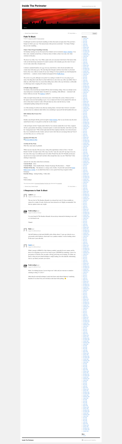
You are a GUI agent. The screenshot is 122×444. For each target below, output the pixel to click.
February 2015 (86, 245)
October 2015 (85, 233)
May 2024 (85, 78)
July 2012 (85, 291)
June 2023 (85, 95)
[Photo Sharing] (30, 140)
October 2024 (85, 71)
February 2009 (86, 353)
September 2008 (86, 360)
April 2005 (85, 422)
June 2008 (85, 365)
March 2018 (85, 189)
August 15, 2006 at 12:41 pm (34, 196)
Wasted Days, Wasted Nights (31, 33)
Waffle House (60, 74)
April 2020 (85, 152)
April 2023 (85, 98)
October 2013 (85, 269)
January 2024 (85, 84)
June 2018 (85, 185)
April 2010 (85, 332)
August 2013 (85, 272)
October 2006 (85, 395)
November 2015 (86, 231)
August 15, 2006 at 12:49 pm (34, 212)
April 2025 (85, 62)
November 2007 (86, 375)
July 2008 (85, 363)
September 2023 (86, 90)
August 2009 (85, 344)
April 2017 (85, 206)
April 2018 (85, 188)
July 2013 (85, 273)
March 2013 (85, 279)
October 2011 (85, 305)
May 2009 (85, 348)
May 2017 (85, 204)
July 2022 (85, 111)
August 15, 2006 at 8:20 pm (34, 247)
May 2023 (85, 96)
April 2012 (85, 296)
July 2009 (85, 345)
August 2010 (85, 326)
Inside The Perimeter (34, 5)
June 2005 (85, 419)
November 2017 (86, 195)
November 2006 (86, 393)
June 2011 (85, 311)
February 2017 (86, 209)
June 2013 (85, 275)
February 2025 (86, 65)
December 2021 (86, 122)
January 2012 (85, 300)
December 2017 (86, 194)
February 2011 (86, 317)
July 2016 (85, 219)
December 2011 (86, 302)
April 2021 (85, 134)
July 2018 (85, 183)
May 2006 (85, 402)
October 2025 (85, 53)
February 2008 (86, 371)
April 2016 (85, 224)
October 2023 (85, 89)
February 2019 (86, 173)
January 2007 (85, 390)
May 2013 (85, 276)
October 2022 (85, 107)
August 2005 (85, 416)
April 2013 (85, 278)
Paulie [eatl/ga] (40, 38)
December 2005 (86, 410)
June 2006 (85, 401)
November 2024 (86, 69)
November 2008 (86, 357)
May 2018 (85, 186)
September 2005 (86, 414)
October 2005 (85, 413)
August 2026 (85, 38)
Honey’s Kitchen (67, 52)
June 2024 (85, 77)
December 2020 (86, 140)
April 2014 (85, 260)
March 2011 (85, 315)
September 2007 (86, 378)
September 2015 (86, 234)
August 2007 (85, 380)
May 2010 (85, 330)
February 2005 (86, 425)
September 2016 (86, 216)
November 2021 (86, 123)
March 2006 (85, 405)
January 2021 (85, 138)
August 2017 (85, 200)
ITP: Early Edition (72, 33)
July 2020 (85, 147)
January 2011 (85, 318)
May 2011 (85, 312)
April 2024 (85, 80)
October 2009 (85, 341)
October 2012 (85, 287)
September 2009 (86, 342)
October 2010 (85, 323)
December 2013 (86, 266)
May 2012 (85, 294)
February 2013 (86, 281)
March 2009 (85, 351)
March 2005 (85, 423)
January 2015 (85, 246)
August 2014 (85, 254)
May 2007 (85, 384)
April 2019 (85, 170)
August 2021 (85, 128)
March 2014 (85, 261)
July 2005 (85, 417)
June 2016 (85, 221)
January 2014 (85, 264)
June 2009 (85, 347)
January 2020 (85, 156)
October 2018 (85, 179)
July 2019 (85, 165)
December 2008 (86, 356)
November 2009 (86, 339)
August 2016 (85, 218)
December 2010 (86, 320)
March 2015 (85, 243)
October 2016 (85, 215)
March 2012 (85, 297)
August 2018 (85, 182)
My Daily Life (47, 183)
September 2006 (86, 396)
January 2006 (85, 408)
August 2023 (85, 92)
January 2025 (85, 66)
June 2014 (85, 257)
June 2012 (85, 293)
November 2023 (86, 87)
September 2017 (86, 198)
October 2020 (85, 143)
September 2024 (86, 72)
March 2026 (85, 45)
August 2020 (85, 146)
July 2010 (85, 327)
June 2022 (85, 113)
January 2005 (85, 426)
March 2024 (85, 81)
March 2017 (85, 207)
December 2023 (86, 86)
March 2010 (85, 333)
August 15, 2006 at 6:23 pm (34, 230)
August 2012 (85, 290)
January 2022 (85, 120)
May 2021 (85, 132)
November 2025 (86, 51)
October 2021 (85, 125)
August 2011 (85, 308)
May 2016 (85, 222)
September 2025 (86, 54)
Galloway (42, 94)
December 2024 (86, 68)
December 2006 (86, 392)
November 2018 (86, 177)
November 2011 (86, 303)
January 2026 (85, 48)
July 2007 (85, 381)
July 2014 (85, 255)
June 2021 (85, 131)
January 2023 (85, 102)
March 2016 (85, 225)
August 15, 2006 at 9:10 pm (34, 267)
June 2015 (85, 239)
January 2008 (85, 372)
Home (25, 27)
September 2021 (86, 126)
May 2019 (85, 168)
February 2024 (86, 83)
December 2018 (86, 176)
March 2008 (85, 369)
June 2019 (85, 167)
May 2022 (85, 114)
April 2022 (85, 116)
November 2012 (86, 285)
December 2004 (86, 428)
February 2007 (86, 389)
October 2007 (85, 377)
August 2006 (85, 398)
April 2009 (85, 350)
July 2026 (85, 39)
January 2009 (85, 354)
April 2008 (85, 368)
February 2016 (86, 227)
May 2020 (85, 150)
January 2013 (85, 282)
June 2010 (85, 329)
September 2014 (86, 252)
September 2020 (86, 144)
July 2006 (85, 399)
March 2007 (85, 387)
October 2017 (85, 197)
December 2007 (86, 374)
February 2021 (86, 137)
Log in (84, 435)
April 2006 (85, 404)
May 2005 (85, 420)
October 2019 (85, 161)
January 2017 (85, 210)
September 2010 (86, 324)
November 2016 (86, 213)
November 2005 (86, 411)
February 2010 (86, 335)
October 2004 (85, 431)
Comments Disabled (39, 183)
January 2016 (85, 228)
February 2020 (86, 155)
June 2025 (85, 59)
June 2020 (85, 149)
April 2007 (85, 386)
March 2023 (85, 99)
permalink (59, 183)
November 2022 (86, 105)
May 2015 (85, 240)
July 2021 (85, 129)
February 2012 (86, 299)
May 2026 (85, 42)
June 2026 (85, 41)
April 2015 (85, 242)
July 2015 (85, 237)
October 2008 (85, 359)
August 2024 (85, 74)
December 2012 (86, 284)
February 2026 (86, 47)
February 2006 (86, 407)
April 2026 (85, 44)
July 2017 (85, 201)
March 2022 (85, 117)
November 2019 (86, 159)
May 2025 (85, 60)
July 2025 (85, 57)
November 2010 (86, 321)
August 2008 (85, 362)
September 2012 (86, 288)
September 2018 (86, 180)
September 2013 (86, 270)
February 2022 (86, 119)
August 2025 (85, 56)
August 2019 (85, 164)
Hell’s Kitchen (54, 120)
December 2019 (86, 158)
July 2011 (85, 309)
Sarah (30, 245)
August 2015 (85, 236)
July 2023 (85, 93)
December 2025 (86, 50)
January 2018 (85, 192)
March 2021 (85, 135)
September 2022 (86, 108)
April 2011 (85, 314)
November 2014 (86, 249)
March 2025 (85, 63)
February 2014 (86, 263)
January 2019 (85, 174)
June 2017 (85, 203)
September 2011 (86, 306)
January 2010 (85, 336)
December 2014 (86, 248)
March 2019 (85, 171)
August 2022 (85, 110)
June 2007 (85, 383)
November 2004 (86, 429)
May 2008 (85, 366)
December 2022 (86, 104)
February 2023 (86, 101)
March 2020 (85, 153)
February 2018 (86, 191)
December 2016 (86, 212)
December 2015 (86, 230)
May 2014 (85, 258)
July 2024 (85, 75)
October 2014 (85, 251)
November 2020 (86, 141)
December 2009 (86, 338)
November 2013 (86, 267)
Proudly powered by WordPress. (89, 440)
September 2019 (86, 162)
